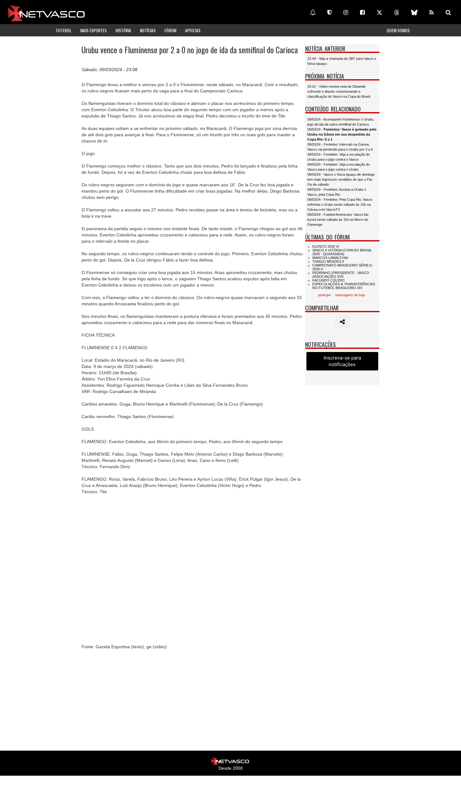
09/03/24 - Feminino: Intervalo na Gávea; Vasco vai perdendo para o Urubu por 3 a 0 (340, 146)
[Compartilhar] (342, 322)
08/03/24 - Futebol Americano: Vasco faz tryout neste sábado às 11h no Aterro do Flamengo (338, 219)
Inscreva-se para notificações (342, 361)
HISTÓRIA (123, 30)
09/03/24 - (342, 134)
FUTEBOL (64, 30)
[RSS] (431, 12)
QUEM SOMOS (398, 30)
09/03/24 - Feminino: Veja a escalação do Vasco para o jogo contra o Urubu (338, 167)
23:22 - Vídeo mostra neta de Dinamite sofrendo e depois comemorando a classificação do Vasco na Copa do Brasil (338, 91)
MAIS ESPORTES (93, 30)
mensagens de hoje (350, 295)
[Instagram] (345, 12)
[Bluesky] (414, 12)
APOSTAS (192, 30)
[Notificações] (313, 12)
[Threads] (397, 12)
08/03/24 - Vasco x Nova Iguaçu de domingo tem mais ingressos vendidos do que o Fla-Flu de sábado (341, 179)
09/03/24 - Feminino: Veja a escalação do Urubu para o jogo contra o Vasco (338, 157)
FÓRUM (170, 30)
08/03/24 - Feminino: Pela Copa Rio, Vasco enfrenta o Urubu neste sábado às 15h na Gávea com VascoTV (339, 204)
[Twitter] (379, 12)
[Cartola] (329, 12)
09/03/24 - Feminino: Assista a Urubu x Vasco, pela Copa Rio (336, 192)
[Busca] (448, 12)
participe (324, 295)
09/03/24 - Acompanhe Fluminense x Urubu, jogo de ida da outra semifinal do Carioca (340, 121)
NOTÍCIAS (148, 30)
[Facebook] (362, 12)
